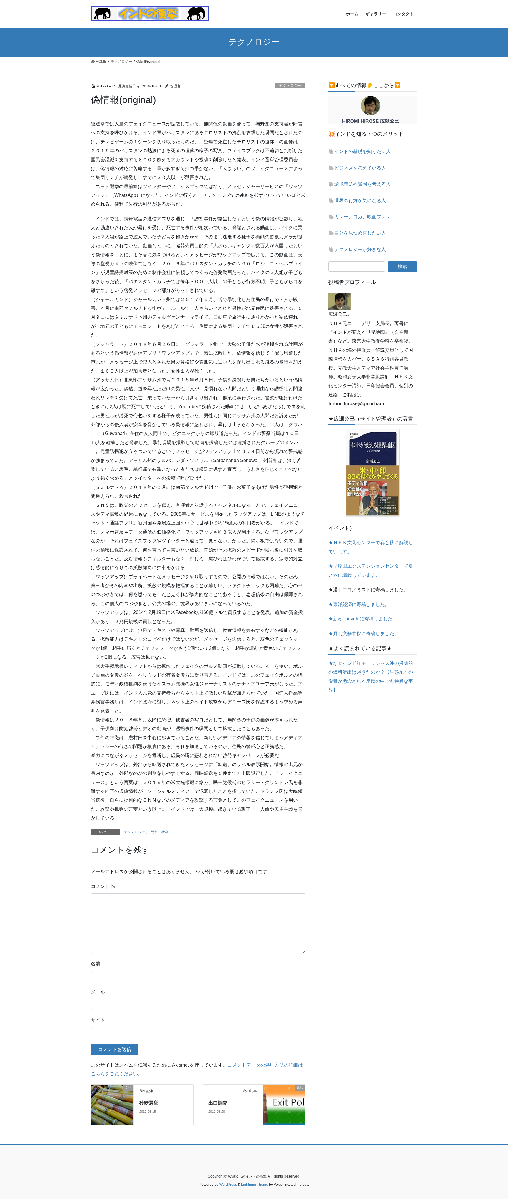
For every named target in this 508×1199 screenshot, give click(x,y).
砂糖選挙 (148, 1102)
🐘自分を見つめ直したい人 (357, 232)
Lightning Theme (254, 1185)
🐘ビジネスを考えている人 (357, 167)
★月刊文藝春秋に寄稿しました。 (363, 633)
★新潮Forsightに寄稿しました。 (362, 618)
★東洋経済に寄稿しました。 (359, 604)
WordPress (228, 1185)
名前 (95, 963)
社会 (164, 832)
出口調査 (217, 1102)
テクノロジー (290, 85)
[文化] (112, 1104)
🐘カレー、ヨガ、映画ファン (359, 216)
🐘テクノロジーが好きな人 (357, 249)
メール (98, 991)
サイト (98, 1019)
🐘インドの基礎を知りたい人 (359, 151)
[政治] (284, 1102)
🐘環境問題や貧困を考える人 (359, 184)
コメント (103, 886)
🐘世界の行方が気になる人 (357, 200)
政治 (153, 832)
